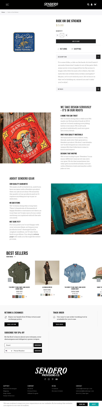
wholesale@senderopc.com (85, 391)
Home (3, 12)
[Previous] (10, 280)
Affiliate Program (32, 393)
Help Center (7, 393)
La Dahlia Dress (47, 287)
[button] (11, 324)
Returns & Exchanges (10, 388)
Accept (94, 404)
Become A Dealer (57, 391)
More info (82, 404)
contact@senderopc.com (84, 388)
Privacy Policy (32, 391)
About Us (30, 388)
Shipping (6, 391)
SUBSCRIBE (38, 345)
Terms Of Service (8, 396)
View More (9, 257)
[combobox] (9, 351)
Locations (55, 388)
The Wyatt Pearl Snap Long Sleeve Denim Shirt (19, 288)
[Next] (99, 280)
